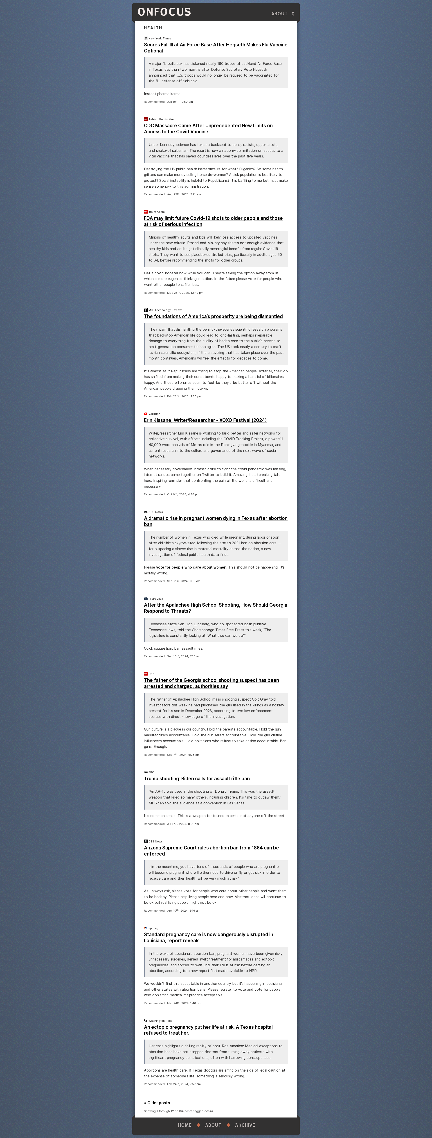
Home (185, 1125)
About (279, 13)
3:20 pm (196, 396)
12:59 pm (186, 101)
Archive (245, 1125)
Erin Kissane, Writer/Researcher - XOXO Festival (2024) (205, 420)
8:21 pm (193, 824)
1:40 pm (195, 1003)
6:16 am (194, 910)
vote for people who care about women (191, 567)
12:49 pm (197, 292)
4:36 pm (193, 494)
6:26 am (194, 754)
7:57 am (195, 1084)
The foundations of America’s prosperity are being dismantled (213, 316)
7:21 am (195, 194)
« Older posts (157, 1102)
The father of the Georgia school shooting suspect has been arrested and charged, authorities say (211, 683)
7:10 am (195, 656)
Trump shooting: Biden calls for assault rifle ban (197, 778)
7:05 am (194, 581)
